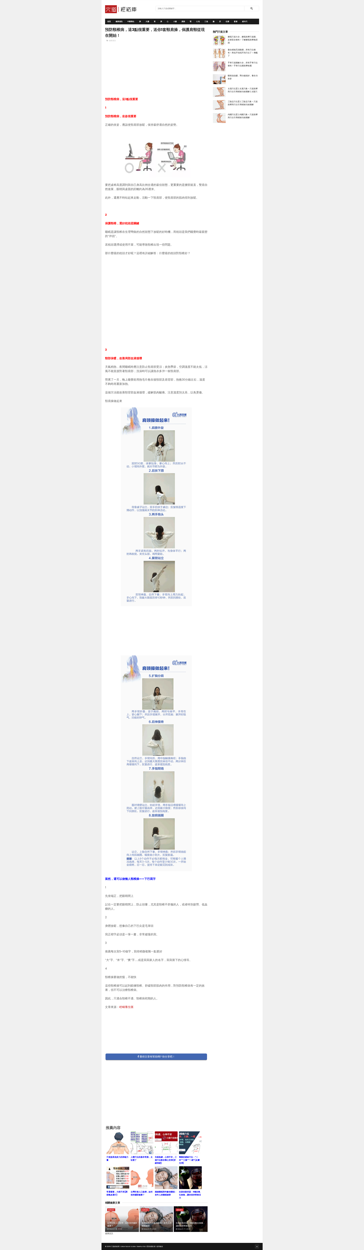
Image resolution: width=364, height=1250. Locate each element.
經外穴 (245, 21)
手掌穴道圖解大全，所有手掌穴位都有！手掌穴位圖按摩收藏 (243, 64)
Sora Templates (138, 1246)
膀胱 (183, 21)
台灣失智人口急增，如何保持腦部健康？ (122, 1224)
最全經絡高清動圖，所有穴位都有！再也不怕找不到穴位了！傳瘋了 (243, 52)
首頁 (109, 21)
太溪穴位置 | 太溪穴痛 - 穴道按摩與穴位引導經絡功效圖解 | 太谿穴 (243, 90)
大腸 (147, 21)
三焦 (206, 21)
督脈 (235, 21)
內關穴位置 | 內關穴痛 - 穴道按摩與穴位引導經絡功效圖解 (243, 116)
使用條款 (160, 1246)
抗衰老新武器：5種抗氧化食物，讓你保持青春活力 (190, 1224)
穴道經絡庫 (115, 1246)
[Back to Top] (257, 1246)
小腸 (175, 21)
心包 (198, 21)
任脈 (227, 21)
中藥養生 (131, 21)
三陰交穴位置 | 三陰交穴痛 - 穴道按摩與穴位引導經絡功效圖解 (243, 103)
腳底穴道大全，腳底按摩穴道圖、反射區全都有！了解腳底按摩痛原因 (243, 39)
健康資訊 (119, 21)
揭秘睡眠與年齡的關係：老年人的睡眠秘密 (157, 1224)
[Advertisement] (156, 74)
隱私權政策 (151, 1246)
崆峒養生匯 (126, 1007)
